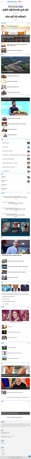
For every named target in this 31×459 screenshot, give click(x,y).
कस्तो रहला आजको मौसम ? (5, 304)
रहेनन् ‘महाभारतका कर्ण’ (10, 326)
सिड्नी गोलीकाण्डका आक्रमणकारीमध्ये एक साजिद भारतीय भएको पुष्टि (15, 392)
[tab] (13, 234)
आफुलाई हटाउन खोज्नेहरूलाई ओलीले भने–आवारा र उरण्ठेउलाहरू (17, 124)
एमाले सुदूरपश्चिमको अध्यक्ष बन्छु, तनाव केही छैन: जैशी (15, 203)
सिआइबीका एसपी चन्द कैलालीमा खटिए (6, 231)
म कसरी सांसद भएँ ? (3, 176)
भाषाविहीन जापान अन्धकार (4, 180)
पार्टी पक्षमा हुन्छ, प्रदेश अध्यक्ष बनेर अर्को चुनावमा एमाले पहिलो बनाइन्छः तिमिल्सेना (15, 197)
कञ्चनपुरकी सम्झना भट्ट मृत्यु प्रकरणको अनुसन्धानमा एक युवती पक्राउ (15, 230)
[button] (1, 2)
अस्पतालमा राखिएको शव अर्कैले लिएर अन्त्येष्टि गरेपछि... (8, 301)
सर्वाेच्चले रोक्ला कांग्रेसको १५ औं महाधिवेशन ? (14, 118)
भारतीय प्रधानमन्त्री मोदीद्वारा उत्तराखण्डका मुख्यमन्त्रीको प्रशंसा (10, 375)
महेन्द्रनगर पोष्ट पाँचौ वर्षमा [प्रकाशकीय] (24, 231)
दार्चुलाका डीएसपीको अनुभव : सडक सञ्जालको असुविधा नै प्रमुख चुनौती (15, 209)
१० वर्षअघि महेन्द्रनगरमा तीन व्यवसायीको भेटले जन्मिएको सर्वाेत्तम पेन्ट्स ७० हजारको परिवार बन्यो (14, 294)
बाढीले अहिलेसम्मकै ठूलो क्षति (15, 10)
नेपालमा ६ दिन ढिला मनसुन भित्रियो (12, 81)
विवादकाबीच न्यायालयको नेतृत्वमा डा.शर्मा (13, 87)
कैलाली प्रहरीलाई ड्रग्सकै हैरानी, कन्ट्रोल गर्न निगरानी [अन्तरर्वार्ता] (16, 215)
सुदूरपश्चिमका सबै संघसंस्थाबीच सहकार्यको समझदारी (8, 296)
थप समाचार (28, 23)
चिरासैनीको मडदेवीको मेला (4, 188)
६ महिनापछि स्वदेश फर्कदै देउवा (12, 135)
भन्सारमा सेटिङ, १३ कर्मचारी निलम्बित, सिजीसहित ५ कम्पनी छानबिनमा (18, 266)
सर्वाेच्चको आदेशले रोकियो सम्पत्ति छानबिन (13, 76)
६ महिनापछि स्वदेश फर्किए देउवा (12, 129)
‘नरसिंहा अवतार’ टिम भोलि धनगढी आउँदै (12, 337)
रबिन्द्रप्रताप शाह (3, 177)
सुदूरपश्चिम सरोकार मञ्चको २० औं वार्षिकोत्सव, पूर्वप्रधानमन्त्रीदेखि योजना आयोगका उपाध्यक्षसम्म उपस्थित (15, 36)
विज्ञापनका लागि (3, 453)
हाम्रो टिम (3, 452)
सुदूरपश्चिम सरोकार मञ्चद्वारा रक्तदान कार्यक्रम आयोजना (14, 50)
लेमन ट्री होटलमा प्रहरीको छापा (5, 299)
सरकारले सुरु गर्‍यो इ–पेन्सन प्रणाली (13, 277)
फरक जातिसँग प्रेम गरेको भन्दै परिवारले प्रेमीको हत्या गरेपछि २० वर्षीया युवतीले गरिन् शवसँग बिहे (17, 397)
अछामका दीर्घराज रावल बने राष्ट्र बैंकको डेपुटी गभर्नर (8, 159)
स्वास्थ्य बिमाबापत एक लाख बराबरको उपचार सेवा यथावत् (10, 413)
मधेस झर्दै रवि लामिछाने (15, 17)
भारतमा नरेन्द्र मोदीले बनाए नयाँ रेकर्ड (7, 387)
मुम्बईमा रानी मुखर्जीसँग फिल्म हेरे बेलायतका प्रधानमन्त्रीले (13, 332)
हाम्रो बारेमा (3, 449)
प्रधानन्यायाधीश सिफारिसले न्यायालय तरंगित (13, 92)
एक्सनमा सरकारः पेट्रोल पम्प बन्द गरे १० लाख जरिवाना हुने (16, 261)
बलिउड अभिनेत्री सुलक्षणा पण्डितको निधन (15, 322)
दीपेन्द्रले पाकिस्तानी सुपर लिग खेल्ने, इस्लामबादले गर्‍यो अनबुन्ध (14, 353)
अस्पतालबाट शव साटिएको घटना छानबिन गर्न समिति (14, 417)
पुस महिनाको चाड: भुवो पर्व (4, 184)
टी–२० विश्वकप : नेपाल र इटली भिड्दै (11, 347)
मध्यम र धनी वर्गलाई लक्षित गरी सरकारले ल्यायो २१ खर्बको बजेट (17, 272)
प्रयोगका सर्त (3, 454)
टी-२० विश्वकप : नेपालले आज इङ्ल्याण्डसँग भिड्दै (13, 358)
